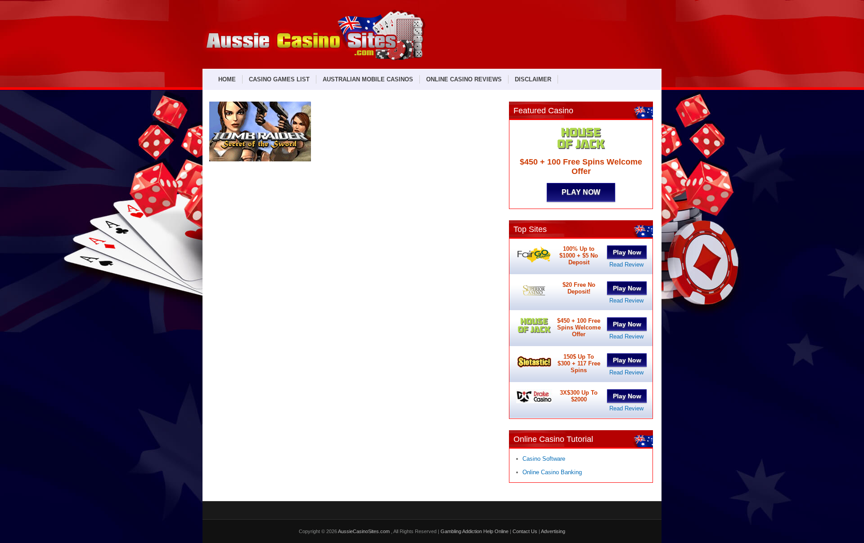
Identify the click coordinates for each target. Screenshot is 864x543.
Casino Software (543, 458)
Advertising (553, 531)
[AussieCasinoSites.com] (314, 59)
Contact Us (525, 531)
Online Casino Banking (552, 472)
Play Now (581, 192)
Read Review (626, 264)
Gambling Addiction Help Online (474, 531)
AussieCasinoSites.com (364, 531)
